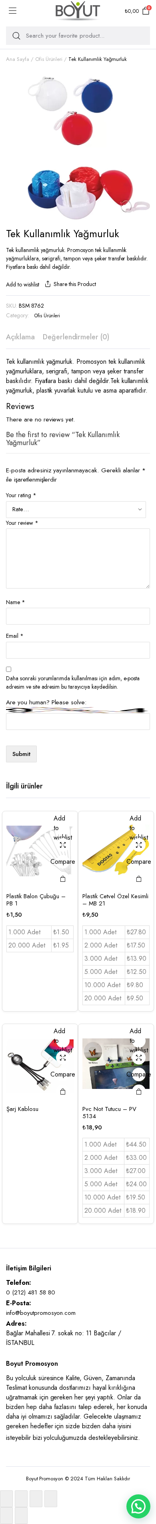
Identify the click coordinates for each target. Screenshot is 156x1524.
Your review (22, 523)
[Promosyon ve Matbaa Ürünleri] (78, 11)
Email (15, 636)
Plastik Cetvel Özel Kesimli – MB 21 (115, 900)
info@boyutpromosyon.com (41, 1312)
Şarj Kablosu (22, 1109)
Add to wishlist (22, 284)
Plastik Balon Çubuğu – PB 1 (36, 900)
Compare (63, 861)
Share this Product (75, 284)
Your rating (21, 495)
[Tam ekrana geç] (21, 1498)
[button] (138, 1506)
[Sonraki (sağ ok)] (21, 1515)
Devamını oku (63, 1091)
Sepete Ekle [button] (63, 878)
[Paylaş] (36, 1498)
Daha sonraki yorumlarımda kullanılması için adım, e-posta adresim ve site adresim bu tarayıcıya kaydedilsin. (73, 682)
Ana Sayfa (17, 59)
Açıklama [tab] (20, 337)
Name (15, 602)
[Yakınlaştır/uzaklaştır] (6, 1498)
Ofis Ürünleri (49, 59)
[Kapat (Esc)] (50, 1498)
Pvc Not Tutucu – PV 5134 (109, 1113)
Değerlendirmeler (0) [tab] (76, 337)
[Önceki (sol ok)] (6, 1515)
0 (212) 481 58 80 (30, 1292)
